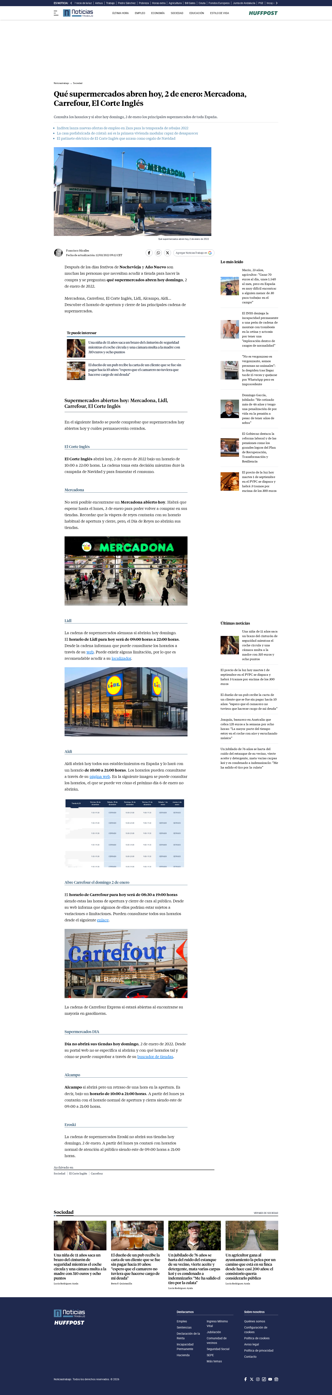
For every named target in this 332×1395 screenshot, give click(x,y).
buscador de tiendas (155, 1056)
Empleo (182, 1321)
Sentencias (184, 1327)
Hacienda (183, 1355)
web (90, 651)
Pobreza (144, 3)
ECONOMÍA (158, 13)
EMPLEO (140, 13)
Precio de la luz (83, 3)
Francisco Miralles (77, 250)
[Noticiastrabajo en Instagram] (257, 1379)
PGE (260, 3)
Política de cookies (257, 1338)
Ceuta (202, 3)
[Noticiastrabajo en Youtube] (269, 1379)
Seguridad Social (218, 1349)
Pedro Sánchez (127, 3)
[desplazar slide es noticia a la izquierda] (71, 3)
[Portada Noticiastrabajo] (69, 1313)
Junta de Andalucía (244, 3)
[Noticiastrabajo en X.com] (251, 1379)
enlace (103, 919)
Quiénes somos (254, 1321)
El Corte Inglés (78, 1173)
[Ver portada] (78, 13)
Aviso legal (251, 1344)
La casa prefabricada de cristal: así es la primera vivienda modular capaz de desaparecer (127, 133)
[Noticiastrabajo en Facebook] (245, 1379)
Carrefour (97, 1173)
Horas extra (158, 3)
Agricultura (175, 3)
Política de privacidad (258, 1350)
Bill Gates (190, 3)
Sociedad (60, 1173)
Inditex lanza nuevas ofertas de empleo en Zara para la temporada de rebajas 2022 (122, 128)
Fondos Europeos (219, 3)
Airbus (99, 3)
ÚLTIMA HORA (120, 13)
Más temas (214, 1361)
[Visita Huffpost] (263, 13)
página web (100, 776)
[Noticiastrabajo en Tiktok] (263, 1379)
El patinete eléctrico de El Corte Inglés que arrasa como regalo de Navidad (116, 138)
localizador (121, 658)
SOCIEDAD (177, 13)
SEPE (210, 1355)
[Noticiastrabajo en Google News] (276, 1379)
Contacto (250, 1356)
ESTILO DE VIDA (219, 13)
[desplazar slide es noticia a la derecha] (276, 3)
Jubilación (214, 1332)
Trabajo (110, 3)
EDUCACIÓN (196, 13)
